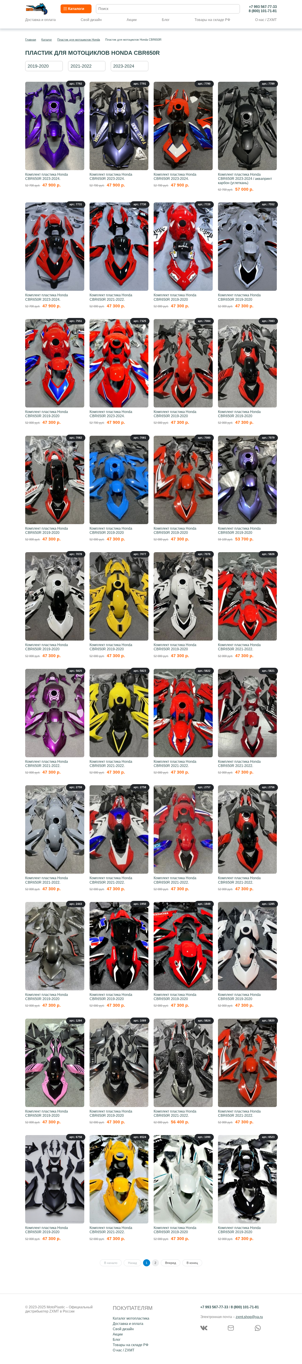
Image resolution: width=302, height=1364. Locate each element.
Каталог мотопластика (131, 1318)
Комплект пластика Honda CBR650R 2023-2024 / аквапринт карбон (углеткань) (245, 179)
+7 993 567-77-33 (263, 7)
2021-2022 (81, 66)
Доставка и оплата (40, 20)
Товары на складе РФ (212, 20)
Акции (132, 20)
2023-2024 (123, 66)
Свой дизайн (91, 20)
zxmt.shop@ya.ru (249, 1317)
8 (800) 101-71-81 (263, 11)
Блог (166, 20)
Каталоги (76, 9)
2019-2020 (38, 66)
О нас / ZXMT (266, 20)
